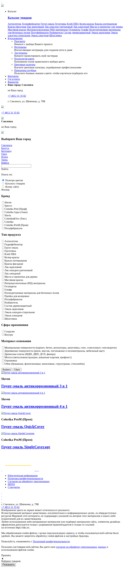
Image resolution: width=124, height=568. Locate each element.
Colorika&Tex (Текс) (15, 218)
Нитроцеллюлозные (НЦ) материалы (47, 29)
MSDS (11, 484)
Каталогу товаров (15, 183)
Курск (4, 157)
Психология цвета (24, 58)
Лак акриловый (35, 26)
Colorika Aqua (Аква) (16, 212)
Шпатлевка (55, 35)
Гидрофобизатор (31, 23)
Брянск (5, 162)
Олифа (84, 29)
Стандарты (14, 487)
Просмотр (19, 41)
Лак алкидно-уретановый (59, 26)
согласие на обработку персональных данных (81, 547)
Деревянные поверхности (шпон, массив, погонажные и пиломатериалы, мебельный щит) (54, 350)
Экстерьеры (20, 53)
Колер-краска (86, 23)
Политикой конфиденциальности (51, 541)
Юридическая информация (22, 475)
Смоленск (6, 145)
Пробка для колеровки (17, 296)
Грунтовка (60, 23)
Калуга (5, 148)
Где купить (14, 79)
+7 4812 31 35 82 (17, 95)
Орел (4, 154)
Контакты (13, 76)
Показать (8, 564)
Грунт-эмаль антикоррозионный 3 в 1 (34, 386)
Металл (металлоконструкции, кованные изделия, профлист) (38, 357)
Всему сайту (12, 186)
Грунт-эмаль (47, 23)
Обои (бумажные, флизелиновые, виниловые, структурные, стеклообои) (45, 363)
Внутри (9, 334)
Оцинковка (11, 360)
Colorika (9, 221)
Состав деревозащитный (77, 32)
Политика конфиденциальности (25, 478)
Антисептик (14, 23)
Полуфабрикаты (40, 32)
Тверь (4, 159)
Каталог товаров (20, 17)
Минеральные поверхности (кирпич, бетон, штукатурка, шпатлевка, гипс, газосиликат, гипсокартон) (61, 347)
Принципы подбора (25, 70)
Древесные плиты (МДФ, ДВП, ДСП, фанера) (30, 354)
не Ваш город (15, 90)
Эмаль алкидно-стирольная (20, 312)
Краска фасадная (17, 26)
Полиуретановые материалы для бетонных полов (32, 293)
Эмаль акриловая (100, 32)
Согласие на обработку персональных (29, 481)
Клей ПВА (73, 23)
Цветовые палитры (24, 64)
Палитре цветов (14, 180)
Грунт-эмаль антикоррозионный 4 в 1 (34, 406)
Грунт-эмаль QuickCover (23, 426)
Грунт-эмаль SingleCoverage (25, 447)
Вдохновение (15, 38)
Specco (8, 205)
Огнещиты (74, 29)
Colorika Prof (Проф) (16, 209)
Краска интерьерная (106, 23)
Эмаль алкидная (40, 35)
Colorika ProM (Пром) (16, 225)
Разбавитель (56, 32)
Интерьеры (20, 47)
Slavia (8, 215)
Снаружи (10, 331)
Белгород (6, 151)
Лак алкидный (81, 26)
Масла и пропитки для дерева (106, 26)
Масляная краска (17, 29)
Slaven (8, 202)
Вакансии (13, 82)
